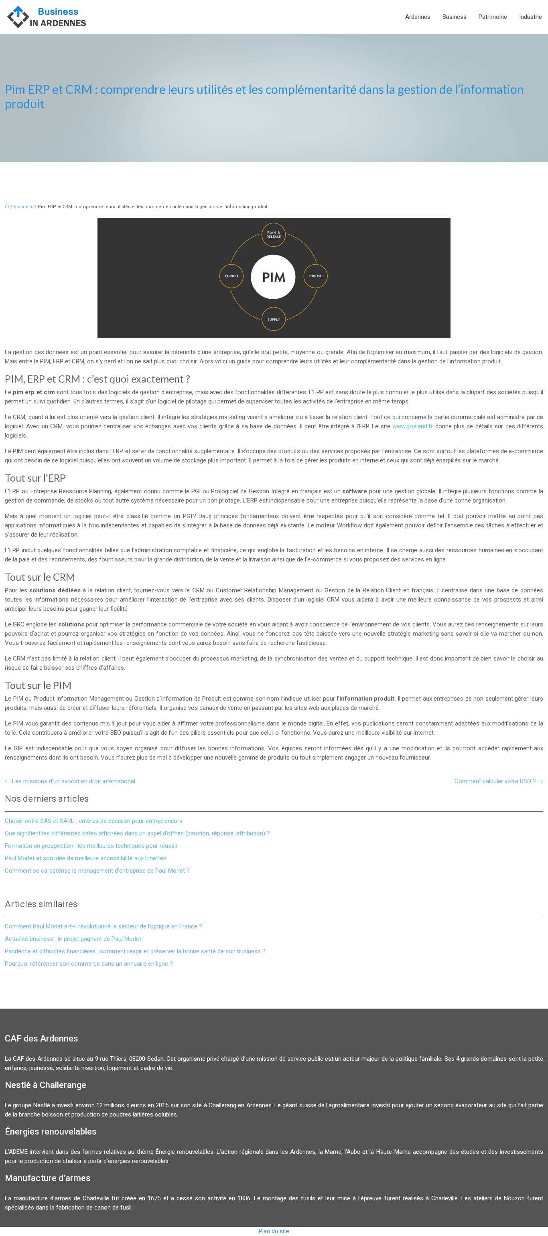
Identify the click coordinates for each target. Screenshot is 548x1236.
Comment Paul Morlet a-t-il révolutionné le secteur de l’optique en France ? (103, 926)
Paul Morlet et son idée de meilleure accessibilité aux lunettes (85, 858)
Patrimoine (493, 16)
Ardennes (417, 16)
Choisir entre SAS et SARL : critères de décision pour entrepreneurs (94, 821)
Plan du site (274, 1231)
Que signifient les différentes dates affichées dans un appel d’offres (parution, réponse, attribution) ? (137, 833)
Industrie (530, 16)
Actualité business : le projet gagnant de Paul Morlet (73, 938)
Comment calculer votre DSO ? (495, 781)
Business (454, 16)
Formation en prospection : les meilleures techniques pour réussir (91, 845)
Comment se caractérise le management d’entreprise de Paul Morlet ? (97, 870)
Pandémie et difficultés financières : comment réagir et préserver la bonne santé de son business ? (135, 951)
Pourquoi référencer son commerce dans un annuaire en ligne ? (89, 963)
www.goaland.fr (412, 426)
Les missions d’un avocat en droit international (73, 781)
